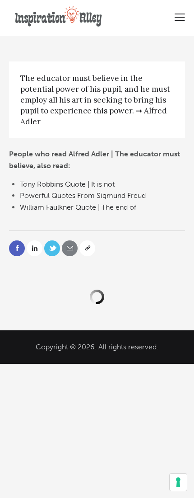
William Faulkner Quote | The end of (78, 207)
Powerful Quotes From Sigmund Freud (83, 195)
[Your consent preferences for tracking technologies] (178, 482)
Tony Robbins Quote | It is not (67, 184)
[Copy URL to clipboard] (87, 248)
